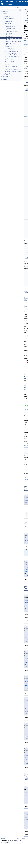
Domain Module (8, 21)
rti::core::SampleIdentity (11, 54)
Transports (7, 58)
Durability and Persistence (11, 66)
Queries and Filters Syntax (11, 59)
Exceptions (8, 34)
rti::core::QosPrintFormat (12, 51)
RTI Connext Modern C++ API (8, 10)
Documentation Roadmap (10, 15)
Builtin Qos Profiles (10, 43)
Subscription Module (10, 26)
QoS (7, 44)
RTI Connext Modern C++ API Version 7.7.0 (13, 838)
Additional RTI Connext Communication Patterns (16, 71)
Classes (4, 78)
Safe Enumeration (10, 36)
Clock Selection (9, 30)
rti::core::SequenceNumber (12, 56)
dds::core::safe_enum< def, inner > (15, 38)
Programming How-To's (9, 73)
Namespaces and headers (9, 18)
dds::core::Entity (10, 46)
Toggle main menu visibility (2, 7)
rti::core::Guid (9, 49)
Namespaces (5, 76)
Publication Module (9, 25)
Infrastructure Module (10, 28)
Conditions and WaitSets (12, 31)
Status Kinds (9, 39)
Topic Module (8, 23)
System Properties (9, 68)
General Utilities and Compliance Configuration (16, 63)
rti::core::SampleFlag (11, 53)
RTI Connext (5, 11)
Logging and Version (9, 61)
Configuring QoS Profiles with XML (13, 69)
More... (25, 68)
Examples (5, 79)
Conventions (7, 16)
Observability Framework (10, 64)
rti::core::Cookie (10, 48)
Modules (4, 13)
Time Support (9, 33)
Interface (6, 74)
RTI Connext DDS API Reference (11, 20)
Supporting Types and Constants (13, 41)
